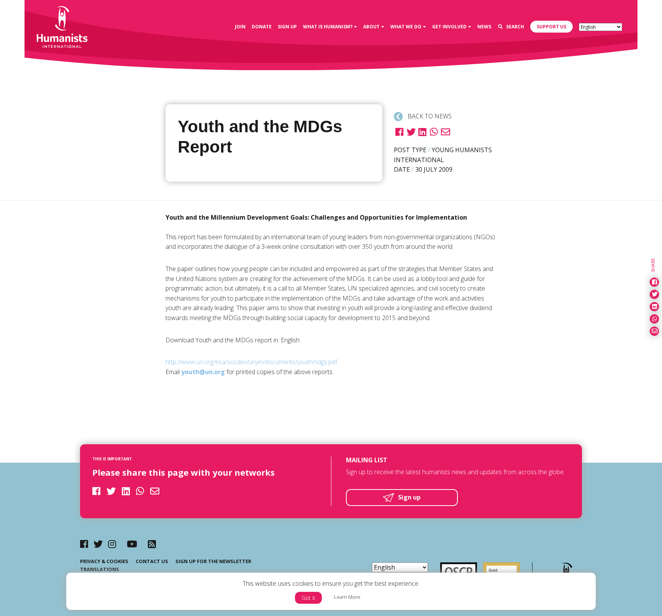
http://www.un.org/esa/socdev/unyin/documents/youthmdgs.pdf (251, 362)
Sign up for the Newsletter (213, 561)
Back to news (429, 116)
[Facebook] (84, 543)
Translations (99, 569)
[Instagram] (112, 543)
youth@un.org (203, 372)
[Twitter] (98, 543)
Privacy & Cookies (104, 561)
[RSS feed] (152, 543)
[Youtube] (132, 543)
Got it (308, 597)
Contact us (152, 561)
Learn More (347, 596)
